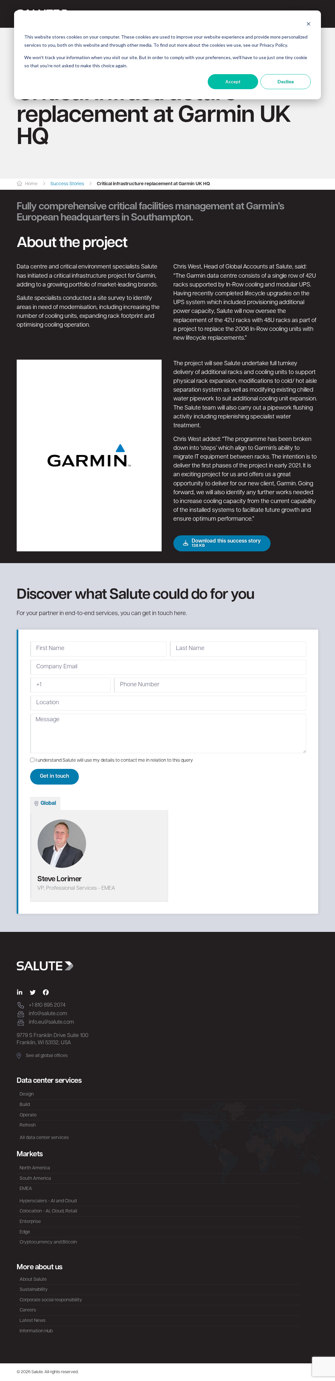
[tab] (45, 803)
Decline (285, 81)
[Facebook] (46, 993)
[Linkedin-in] (20, 993)
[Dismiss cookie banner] (308, 25)
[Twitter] (33, 993)
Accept (233, 81)
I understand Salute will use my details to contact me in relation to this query (114, 760)
